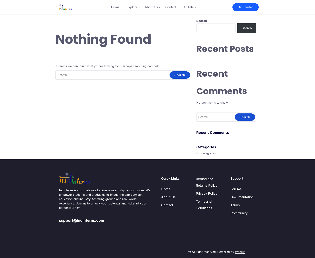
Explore (132, 7)
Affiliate (188, 7)
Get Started (245, 7)
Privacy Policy (206, 193)
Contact (170, 7)
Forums (236, 189)
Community (239, 213)
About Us (151, 7)
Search (201, 21)
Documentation (242, 197)
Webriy (240, 252)
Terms (235, 205)
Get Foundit (252, 252)
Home (115, 7)
